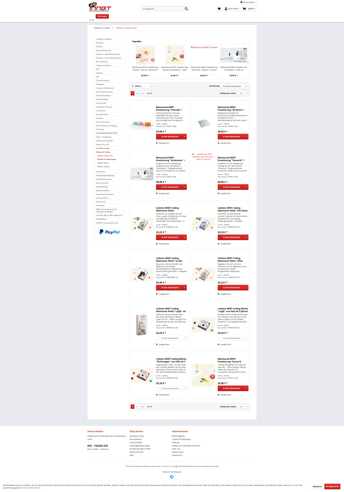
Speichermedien (102, 114)
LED (97, 77)
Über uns (176, 448)
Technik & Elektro (102, 80)
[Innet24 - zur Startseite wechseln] (100, 6)
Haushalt (99, 118)
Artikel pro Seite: (228, 93)
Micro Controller (102, 183)
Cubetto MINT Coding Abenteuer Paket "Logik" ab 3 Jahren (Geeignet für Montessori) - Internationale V (171, 310)
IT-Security (100, 129)
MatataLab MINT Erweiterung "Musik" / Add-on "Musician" (145, 68)
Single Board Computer (105, 194)
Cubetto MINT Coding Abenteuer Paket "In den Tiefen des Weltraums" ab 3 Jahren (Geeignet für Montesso (170, 259)
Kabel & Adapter (102, 99)
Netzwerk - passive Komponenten (108, 58)
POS (97, 69)
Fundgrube (100, 84)
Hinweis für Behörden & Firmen (186, 445)
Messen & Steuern (103, 122)
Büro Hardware (102, 62)
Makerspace (100, 171)
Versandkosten (166, 466)
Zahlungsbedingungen (140, 445)
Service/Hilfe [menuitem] (248, 2)
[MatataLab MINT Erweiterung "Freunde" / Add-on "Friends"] (141, 123)
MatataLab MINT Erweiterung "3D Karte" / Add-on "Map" (231, 108)
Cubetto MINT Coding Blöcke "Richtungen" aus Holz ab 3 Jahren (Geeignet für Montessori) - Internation (171, 360)
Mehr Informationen (31, 487)
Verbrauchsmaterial (103, 50)
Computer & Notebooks (105, 88)
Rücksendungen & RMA (140, 448)
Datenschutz (177, 452)
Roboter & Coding (103, 152)
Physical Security (102, 144)
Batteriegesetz (178, 436)
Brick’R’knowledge (103, 148)
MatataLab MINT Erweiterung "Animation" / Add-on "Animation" (234, 68)
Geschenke (100, 205)
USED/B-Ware (101, 219)
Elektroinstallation (103, 190)
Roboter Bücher (103, 163)
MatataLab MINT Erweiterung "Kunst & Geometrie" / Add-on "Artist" (175, 68)
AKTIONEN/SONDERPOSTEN (106, 133)
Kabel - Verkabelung (103, 137)
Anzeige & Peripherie (104, 107)
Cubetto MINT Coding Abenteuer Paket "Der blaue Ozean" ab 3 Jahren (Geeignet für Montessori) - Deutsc (233, 209)
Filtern (138, 86)
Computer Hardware (104, 39)
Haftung (175, 442)
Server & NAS (101, 103)
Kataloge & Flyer (137, 436)
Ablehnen (317, 486)
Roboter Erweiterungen (107, 159)
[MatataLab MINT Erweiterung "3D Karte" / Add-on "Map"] (203, 123)
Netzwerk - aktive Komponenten (108, 54)
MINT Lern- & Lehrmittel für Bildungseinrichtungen (106, 210)
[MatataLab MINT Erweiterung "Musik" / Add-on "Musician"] (145, 55)
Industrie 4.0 (100, 202)
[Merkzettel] (219, 8)
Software (99, 46)
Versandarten (136, 439)
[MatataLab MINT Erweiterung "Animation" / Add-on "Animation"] (233, 55)
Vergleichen (163, 143)
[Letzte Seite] (142, 93)
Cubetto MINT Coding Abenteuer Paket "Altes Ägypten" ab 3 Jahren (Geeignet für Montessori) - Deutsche (232, 259)
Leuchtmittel (100, 110)
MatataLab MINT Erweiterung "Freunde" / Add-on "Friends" (169, 108)
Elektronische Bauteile (104, 141)
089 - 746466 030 (97, 445)
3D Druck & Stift (102, 198)
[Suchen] (186, 8)
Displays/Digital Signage (105, 175)
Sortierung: (214, 86)
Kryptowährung (102, 187)
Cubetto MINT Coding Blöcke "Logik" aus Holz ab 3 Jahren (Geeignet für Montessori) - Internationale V (233, 310)
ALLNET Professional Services (107, 223)
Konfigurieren (332, 486)
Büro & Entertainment (104, 92)
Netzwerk (99, 43)
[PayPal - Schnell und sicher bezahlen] (109, 231)
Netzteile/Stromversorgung (106, 126)
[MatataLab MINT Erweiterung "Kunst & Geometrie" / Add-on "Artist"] (174, 55)
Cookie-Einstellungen (181, 439)
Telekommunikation (103, 65)
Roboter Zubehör (104, 166)
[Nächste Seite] (137, 93)
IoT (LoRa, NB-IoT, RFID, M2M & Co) (109, 215)
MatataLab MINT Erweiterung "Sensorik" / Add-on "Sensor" (204, 68)
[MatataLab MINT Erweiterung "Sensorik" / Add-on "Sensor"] (204, 55)
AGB (131, 455)
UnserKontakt (136, 442)
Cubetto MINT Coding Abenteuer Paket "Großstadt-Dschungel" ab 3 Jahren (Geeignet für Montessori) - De (171, 209)
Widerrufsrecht (136, 452)
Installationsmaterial (104, 179)
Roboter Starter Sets (105, 155)
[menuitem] (165, 8)
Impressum (177, 455)
